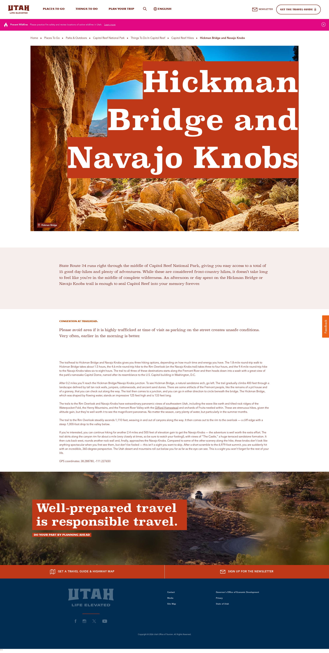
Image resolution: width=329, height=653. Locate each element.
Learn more (109, 25)
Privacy (219, 598)
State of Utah (222, 604)
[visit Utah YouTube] (105, 621)
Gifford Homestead (166, 408)
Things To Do (87, 8)
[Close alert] (323, 24)
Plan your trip (121, 8)
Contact (171, 592)
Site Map (171, 604)
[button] (325, 326)
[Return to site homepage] (18, 9)
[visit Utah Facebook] (75, 621)
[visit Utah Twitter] (94, 621)
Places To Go (54, 8)
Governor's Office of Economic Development (237, 592)
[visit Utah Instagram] (84, 621)
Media (170, 598)
